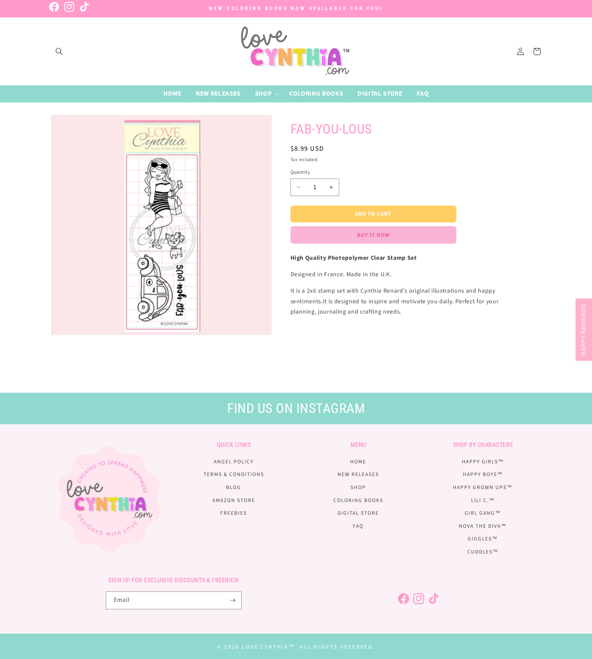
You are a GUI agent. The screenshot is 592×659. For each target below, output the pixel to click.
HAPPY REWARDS (584, 330)
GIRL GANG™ (483, 513)
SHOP (358, 487)
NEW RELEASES (358, 474)
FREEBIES (233, 513)
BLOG (233, 487)
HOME (358, 461)
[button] (59, 51)
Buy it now (373, 235)
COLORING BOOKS (358, 500)
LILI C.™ (483, 500)
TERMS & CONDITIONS (234, 474)
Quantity (300, 172)
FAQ (358, 526)
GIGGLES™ (483, 538)
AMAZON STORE (233, 500)
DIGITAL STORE (358, 513)
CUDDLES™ (482, 552)
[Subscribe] (232, 600)
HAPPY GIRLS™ (483, 461)
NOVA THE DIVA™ (483, 526)
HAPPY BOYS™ (483, 474)
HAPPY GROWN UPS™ (483, 487)
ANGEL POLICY (234, 461)
